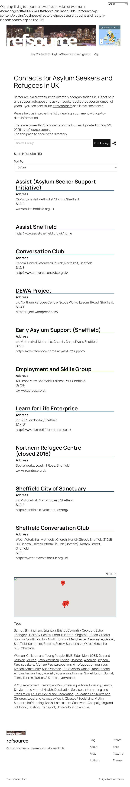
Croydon (88, 630)
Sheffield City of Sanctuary (51, 488)
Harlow (46, 635)
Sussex (49, 644)
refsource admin (37, 129)
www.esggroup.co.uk (31, 390)
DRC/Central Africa (75, 669)
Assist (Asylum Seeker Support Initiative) (56, 184)
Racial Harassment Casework (65, 703)
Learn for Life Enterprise (47, 408)
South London (36, 639)
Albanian (90, 660)
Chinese (76, 660)
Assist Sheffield (36, 226)
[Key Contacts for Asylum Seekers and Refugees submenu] (90, 54)
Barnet (19, 630)
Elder (77, 655)
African (31, 660)
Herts (56, 635)
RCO (17, 685)
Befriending (35, 703)
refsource (17, 740)
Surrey (60, 644)
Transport (48, 707)
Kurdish (49, 673)
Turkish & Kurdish (46, 678)
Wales (88, 644)
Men (85, 655)
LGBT (93, 655)
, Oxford (108, 639)
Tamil (17, 678)
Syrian (64, 660)
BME (69, 655)
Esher (100, 630)
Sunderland (74, 644)
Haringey (20, 635)
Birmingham (33, 630)
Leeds (93, 635)
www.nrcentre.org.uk (31, 470)
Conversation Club (40, 251)
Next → (111, 574)
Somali (108, 673)
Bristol (61, 630)
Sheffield (20, 644)
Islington (67, 635)
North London (58, 639)
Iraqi (39, 673)
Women (19, 655)
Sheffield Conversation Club (52, 527)
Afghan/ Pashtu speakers (54, 664)
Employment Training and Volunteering (49, 685)
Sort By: (19, 161)
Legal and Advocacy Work (45, 698)
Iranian (30, 673)
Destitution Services (68, 689)
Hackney (34, 635)
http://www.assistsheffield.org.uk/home (44, 233)
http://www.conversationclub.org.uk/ (42, 272)
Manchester (78, 639)
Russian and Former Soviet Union (78, 673)
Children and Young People (45, 655)
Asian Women (51, 669)
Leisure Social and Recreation (52, 694)
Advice (83, 685)
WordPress (118, 779)
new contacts (62, 106)
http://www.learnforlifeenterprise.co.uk (43, 429)
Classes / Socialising (79, 698)
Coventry (74, 630)
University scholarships (73, 707)
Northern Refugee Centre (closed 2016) (48, 450)
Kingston (81, 635)
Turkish (28, 678)
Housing (95, 685)
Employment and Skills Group (53, 369)
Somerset (35, 644)
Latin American (48, 660)
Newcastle (95, 639)
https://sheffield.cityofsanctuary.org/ (42, 510)
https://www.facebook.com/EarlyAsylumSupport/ (50, 351)
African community (27, 669)
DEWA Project (34, 290)
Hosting (34, 707)
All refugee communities (90, 664)
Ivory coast (67, 678)
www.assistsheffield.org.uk (35, 209)
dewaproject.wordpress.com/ (37, 312)
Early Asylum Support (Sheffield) (58, 329)
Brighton (49, 630)
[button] (64, 605)
